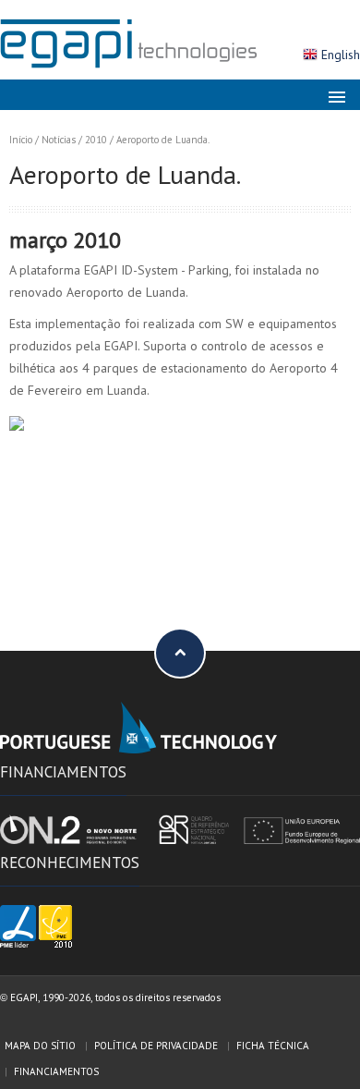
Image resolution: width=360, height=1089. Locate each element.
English (340, 54)
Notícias (59, 139)
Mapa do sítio (40, 1045)
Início (20, 139)
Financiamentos (56, 1071)
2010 (96, 139)
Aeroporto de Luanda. (163, 139)
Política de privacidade (156, 1045)
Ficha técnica (272, 1045)
